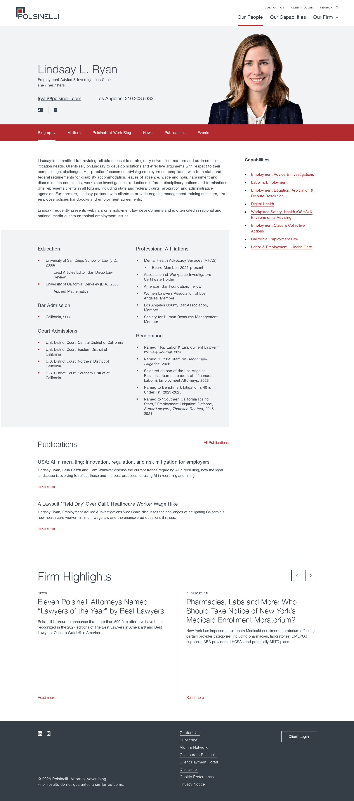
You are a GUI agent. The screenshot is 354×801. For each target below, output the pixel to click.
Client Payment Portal (199, 762)
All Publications (216, 442)
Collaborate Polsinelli (198, 755)
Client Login (302, 7)
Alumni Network (194, 747)
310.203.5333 (139, 98)
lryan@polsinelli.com (59, 98)
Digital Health (262, 204)
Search (326, 7)
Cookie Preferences (197, 777)
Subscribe (188, 740)
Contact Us (274, 7)
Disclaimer (189, 769)
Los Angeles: (110, 98)
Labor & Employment (269, 182)
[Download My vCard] (40, 111)
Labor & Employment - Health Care (281, 247)
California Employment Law (274, 239)
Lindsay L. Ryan (77, 69)
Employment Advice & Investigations (282, 174)
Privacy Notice (192, 784)
